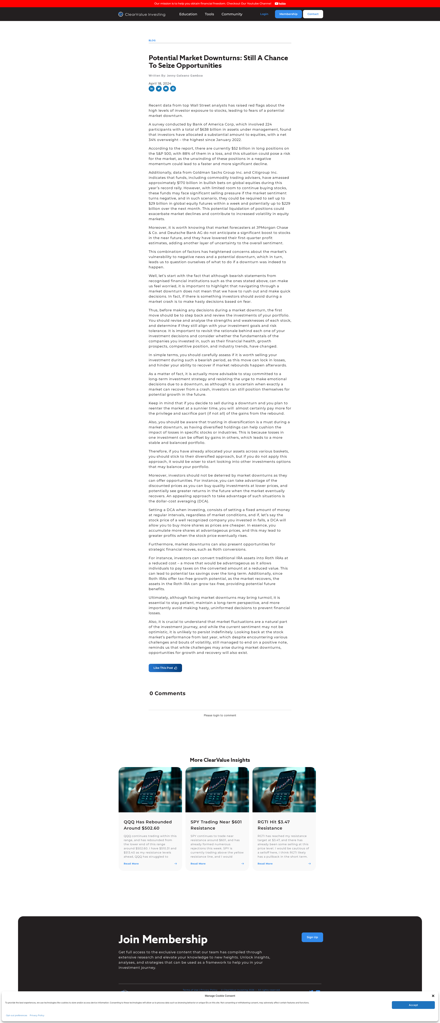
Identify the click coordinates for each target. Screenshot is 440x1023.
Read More (131, 863)
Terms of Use (190, 989)
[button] (152, 89)
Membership (288, 14)
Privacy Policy (209, 989)
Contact (313, 14)
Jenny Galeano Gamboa (185, 75)
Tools (209, 14)
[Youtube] (318, 992)
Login (264, 14)
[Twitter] (311, 992)
